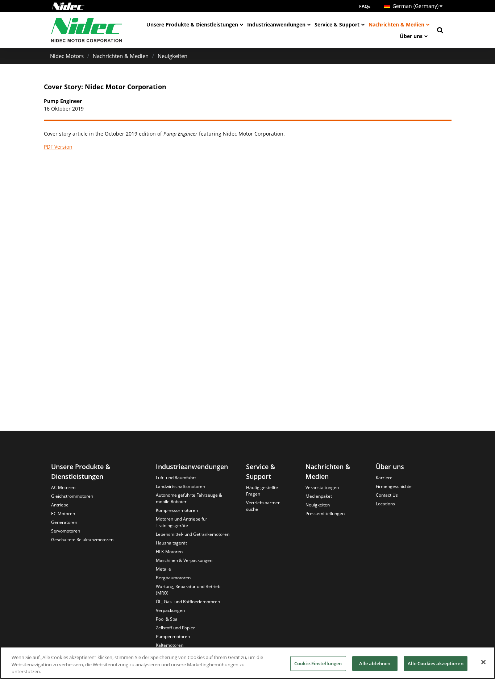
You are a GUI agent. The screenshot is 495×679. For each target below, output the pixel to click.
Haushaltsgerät (171, 543)
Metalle (163, 569)
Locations (385, 504)
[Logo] (68, 6)
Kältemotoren (169, 645)
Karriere (384, 478)
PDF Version (58, 146)
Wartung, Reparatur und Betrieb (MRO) (188, 589)
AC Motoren (63, 487)
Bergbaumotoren (173, 578)
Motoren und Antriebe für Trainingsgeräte (181, 522)
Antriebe (59, 505)
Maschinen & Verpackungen (184, 560)
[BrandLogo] (86, 30)
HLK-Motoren (169, 551)
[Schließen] (483, 662)
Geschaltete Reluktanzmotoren (82, 540)
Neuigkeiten (172, 55)
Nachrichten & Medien (396, 24)
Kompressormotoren (177, 510)
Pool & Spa (167, 619)
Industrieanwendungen (276, 24)
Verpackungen (170, 610)
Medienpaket (318, 496)
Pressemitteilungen (325, 513)
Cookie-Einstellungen (318, 663)
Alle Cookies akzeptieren (435, 663)
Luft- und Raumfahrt (176, 478)
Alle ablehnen (375, 663)
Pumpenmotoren (173, 636)
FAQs (364, 6)
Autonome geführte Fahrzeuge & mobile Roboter (189, 498)
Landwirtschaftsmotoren (180, 486)
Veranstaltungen (322, 487)
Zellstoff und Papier (175, 628)
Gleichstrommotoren (72, 496)
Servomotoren (65, 531)
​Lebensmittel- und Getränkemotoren (192, 534)
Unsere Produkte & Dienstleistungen (192, 24)
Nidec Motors (67, 55)
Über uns (411, 36)
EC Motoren (63, 513)
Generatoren (64, 522)
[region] (247, 663)
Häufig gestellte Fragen (262, 490)
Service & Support (337, 24)
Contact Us (387, 495)
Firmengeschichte (394, 486)
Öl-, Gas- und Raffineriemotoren (188, 602)
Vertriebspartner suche (263, 506)
